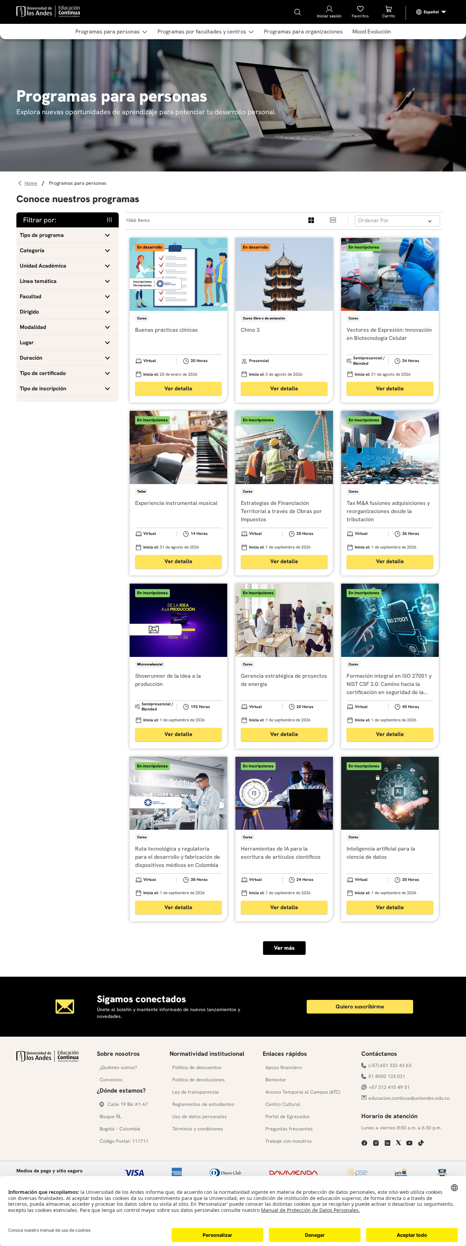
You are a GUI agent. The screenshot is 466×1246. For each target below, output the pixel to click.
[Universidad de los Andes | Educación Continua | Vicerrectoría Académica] (47, 1060)
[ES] (431, 12)
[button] (67, 235)
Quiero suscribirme (360, 1006)
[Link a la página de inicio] (32, 183)
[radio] (311, 220)
